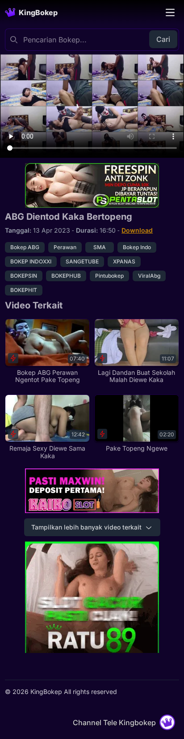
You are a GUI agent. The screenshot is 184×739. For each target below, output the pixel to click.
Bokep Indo (137, 247)
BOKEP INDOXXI (30, 261)
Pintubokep (109, 275)
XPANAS (124, 261)
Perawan (65, 247)
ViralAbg (149, 275)
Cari (163, 39)
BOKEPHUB (66, 275)
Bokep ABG (24, 247)
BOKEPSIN (23, 275)
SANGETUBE (82, 261)
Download (137, 230)
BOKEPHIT (23, 290)
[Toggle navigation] (170, 12)
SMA (99, 247)
